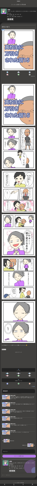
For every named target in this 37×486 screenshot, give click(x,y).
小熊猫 (8, 9)
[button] (34, 241)
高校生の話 (4, 349)
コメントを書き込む (19, 456)
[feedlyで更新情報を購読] (10, 19)
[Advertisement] (18, 79)
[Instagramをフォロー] (8, 19)
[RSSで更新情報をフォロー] (12, 19)
